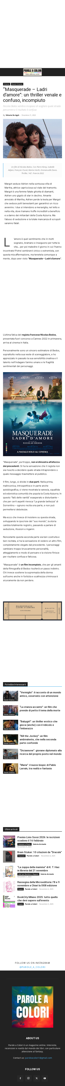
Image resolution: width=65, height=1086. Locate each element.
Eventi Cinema (17, 84)
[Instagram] (28, 1078)
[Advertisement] (32, 34)
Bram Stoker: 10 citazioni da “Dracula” (39, 852)
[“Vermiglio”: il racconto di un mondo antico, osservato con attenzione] (10, 696)
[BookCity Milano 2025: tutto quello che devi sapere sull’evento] (9, 901)
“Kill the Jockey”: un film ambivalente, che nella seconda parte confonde (38, 739)
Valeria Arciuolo (39, 844)
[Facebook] (20, 1078)
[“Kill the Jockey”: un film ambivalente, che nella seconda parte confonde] (10, 739)
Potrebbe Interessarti (15, 684)
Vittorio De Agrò (12, 115)
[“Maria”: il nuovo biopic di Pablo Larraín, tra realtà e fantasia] (10, 768)
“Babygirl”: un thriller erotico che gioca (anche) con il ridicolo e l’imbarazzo (38, 725)
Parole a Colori (33, 856)
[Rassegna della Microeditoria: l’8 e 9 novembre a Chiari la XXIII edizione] (9, 886)
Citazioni (21, 856)
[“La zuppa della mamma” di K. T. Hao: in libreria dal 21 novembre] (9, 871)
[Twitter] (37, 1078)
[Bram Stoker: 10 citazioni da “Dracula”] (9, 857)
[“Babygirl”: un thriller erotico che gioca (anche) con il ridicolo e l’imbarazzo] (10, 725)
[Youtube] (45, 1078)
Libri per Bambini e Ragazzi (28, 874)
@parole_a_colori (33, 967)
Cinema (6, 84)
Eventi (20, 889)
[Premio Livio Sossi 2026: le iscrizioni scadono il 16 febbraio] (9, 842)
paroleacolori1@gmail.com (38, 1057)
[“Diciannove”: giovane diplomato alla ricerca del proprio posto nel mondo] (10, 754)
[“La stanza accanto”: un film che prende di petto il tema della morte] (10, 710)
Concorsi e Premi (24, 844)
